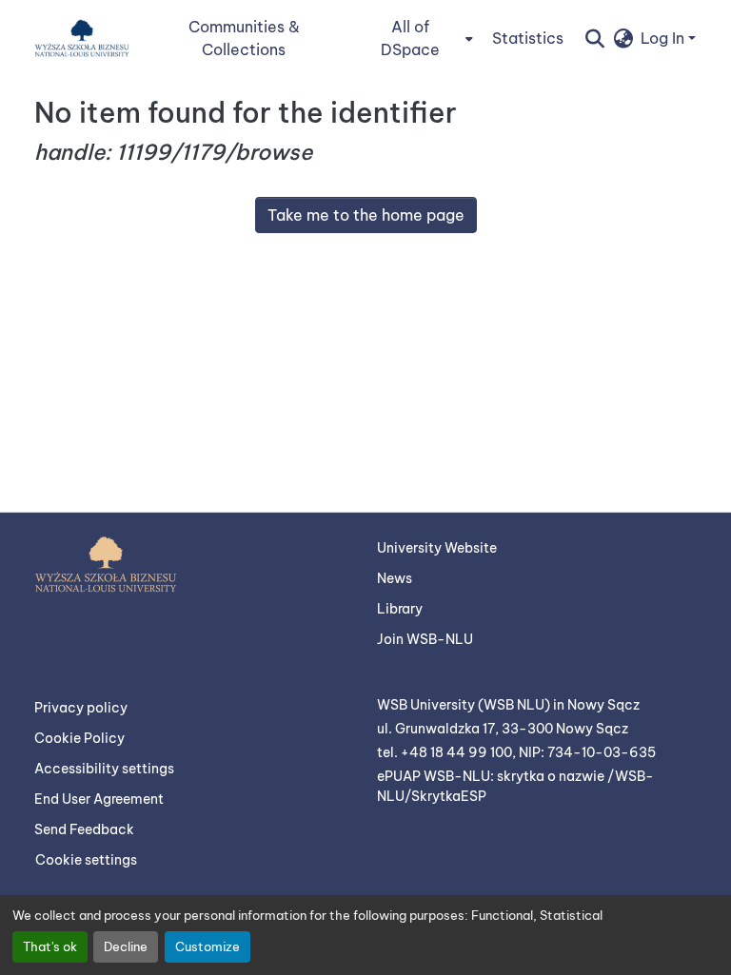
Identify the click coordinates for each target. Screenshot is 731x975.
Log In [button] (664, 38)
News (394, 578)
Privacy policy (81, 707)
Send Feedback (84, 829)
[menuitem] (415, 38)
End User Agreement (99, 799)
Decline (126, 946)
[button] (81, 38)
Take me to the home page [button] (365, 214)
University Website (437, 547)
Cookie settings (86, 859)
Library (400, 608)
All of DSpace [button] (410, 38)
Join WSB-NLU (425, 639)
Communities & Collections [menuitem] (244, 38)
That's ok (50, 946)
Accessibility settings (104, 768)
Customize (207, 946)
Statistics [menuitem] (527, 38)
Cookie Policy (79, 738)
